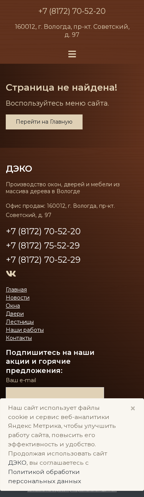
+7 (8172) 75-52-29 (43, 245)
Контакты (19, 338)
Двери (15, 313)
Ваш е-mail (21, 380)
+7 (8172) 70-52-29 (43, 260)
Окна (13, 305)
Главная (16, 289)
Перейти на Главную (44, 121)
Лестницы (20, 321)
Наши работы (25, 329)
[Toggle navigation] (72, 54)
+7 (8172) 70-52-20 (72, 11)
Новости (18, 297)
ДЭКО (17, 462)
